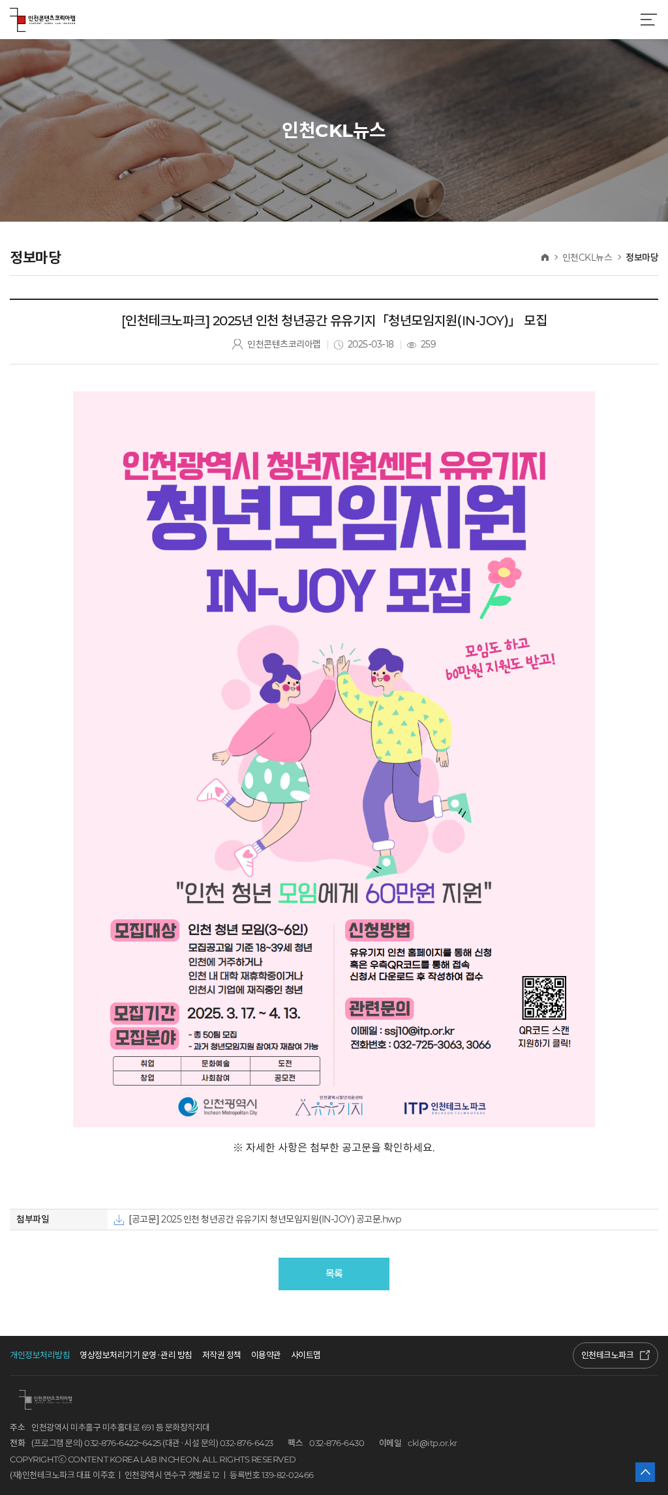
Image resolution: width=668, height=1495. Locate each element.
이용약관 (266, 1355)
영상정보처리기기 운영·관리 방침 (136, 1355)
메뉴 (648, 19)
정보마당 (642, 257)
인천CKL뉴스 (587, 257)
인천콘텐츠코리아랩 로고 (42, 19)
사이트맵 (306, 1355)
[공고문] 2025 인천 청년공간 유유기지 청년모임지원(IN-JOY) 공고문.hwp (265, 1219)
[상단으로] (645, 1472)
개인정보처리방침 (40, 1355)
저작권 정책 (221, 1355)
